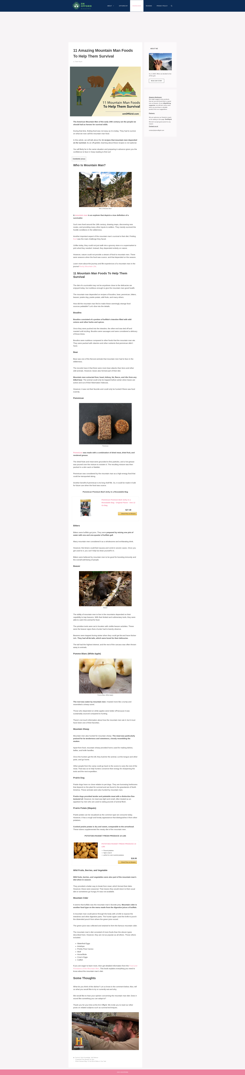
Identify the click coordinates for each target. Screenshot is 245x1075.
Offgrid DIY (123, 6)
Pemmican (77, 453)
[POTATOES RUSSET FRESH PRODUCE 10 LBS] (86, 850)
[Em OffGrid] (82, 6)
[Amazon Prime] (134, 510)
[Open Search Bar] (171, 6)
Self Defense (94, 1057)
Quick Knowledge (85, 1057)
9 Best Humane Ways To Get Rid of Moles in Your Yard (90, 1061)
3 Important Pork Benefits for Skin (84, 1059)
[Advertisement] (122, 26)
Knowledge (136, 6)
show (83, 159)
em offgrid (124, 1072)
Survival (77, 1057)
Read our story (156, 81)
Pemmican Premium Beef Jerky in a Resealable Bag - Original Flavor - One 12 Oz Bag (118, 502)
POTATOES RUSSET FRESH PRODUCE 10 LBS (119, 845)
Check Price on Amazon (128, 513)
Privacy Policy (162, 6)
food (75, 239)
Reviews (149, 6)
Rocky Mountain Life (87, 266)
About (109, 6)
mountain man (81, 215)
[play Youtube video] (105, 1031)
